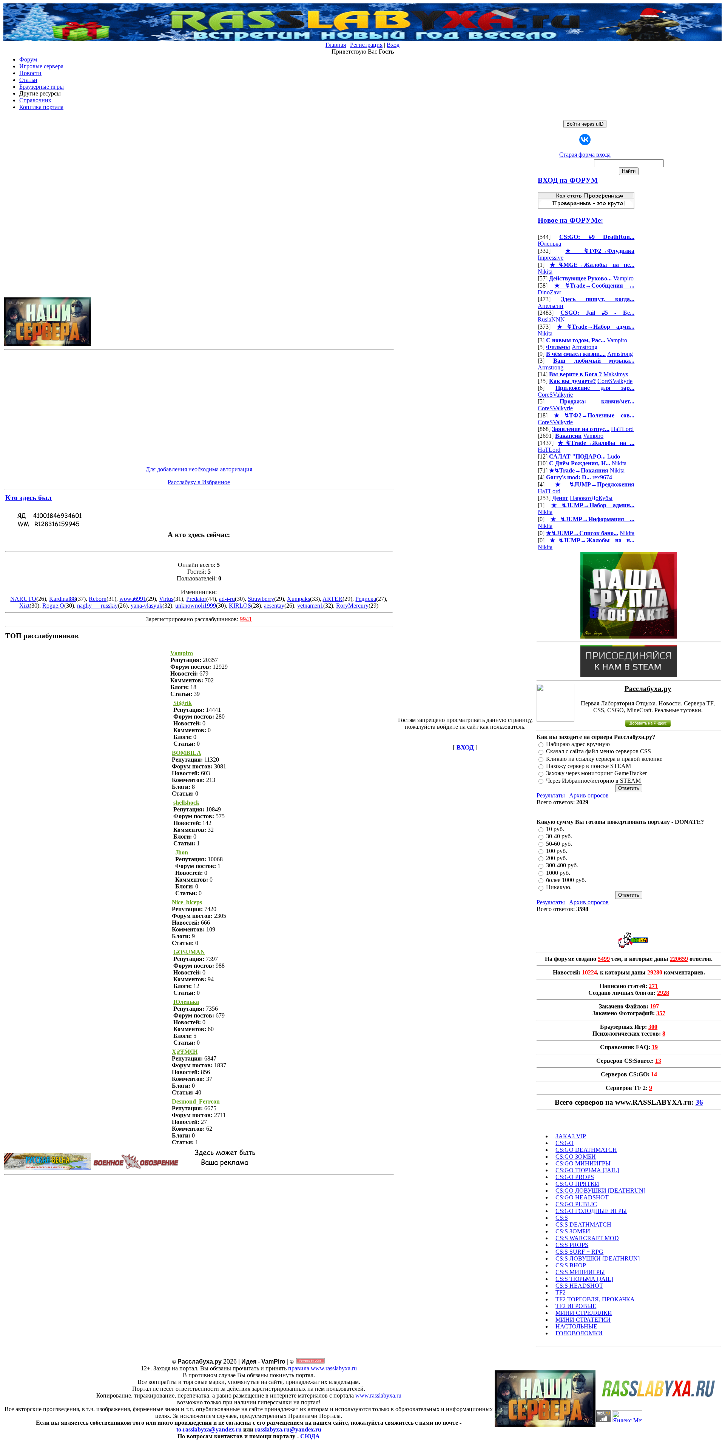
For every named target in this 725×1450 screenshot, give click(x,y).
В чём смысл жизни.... (576, 354)
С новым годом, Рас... (575, 340)
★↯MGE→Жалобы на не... (592, 265)
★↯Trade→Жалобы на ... (596, 443)
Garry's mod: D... (568, 477)
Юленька (549, 243)
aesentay (274, 605)
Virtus (166, 599)
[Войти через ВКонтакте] (585, 139)
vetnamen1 (310, 605)
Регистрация (366, 45)
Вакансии (568, 436)
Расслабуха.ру (648, 689)
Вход (393, 45)
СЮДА (310, 1436)
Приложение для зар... (594, 388)
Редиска (365, 599)
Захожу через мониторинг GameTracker (596, 773)
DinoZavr (549, 292)
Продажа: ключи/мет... (597, 401)
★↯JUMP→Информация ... (592, 519)
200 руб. (556, 858)
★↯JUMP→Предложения (595, 484)
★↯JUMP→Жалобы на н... (592, 540)
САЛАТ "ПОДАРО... (577, 456)
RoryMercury (352, 605)
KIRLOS (240, 605)
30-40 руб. (559, 836)
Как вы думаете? (572, 381)
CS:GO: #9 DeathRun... (596, 237)
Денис (560, 498)
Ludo (613, 456)
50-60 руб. (559, 843)
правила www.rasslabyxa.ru (322, 1368)
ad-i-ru (227, 599)
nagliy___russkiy (97, 605)
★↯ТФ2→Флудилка (599, 251)
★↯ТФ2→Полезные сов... (594, 415)
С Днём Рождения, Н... (579, 463)
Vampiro (623, 278)
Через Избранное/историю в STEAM (593, 780)
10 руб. (555, 829)
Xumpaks (298, 599)
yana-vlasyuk (146, 605)
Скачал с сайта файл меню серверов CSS (598, 751)
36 (699, 1102)
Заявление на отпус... (580, 429)
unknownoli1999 (195, 605)
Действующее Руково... (580, 278)
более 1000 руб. (566, 880)
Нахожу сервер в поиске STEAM (588, 766)
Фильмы (558, 347)
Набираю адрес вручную (578, 744)
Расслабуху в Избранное (199, 482)
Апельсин (550, 306)
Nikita (545, 271)
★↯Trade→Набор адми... (596, 326)
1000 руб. (558, 873)
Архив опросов (589, 795)
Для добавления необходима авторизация (199, 469)
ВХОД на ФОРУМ (568, 180)
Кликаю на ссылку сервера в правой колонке (604, 759)
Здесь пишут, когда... (598, 299)
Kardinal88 (62, 599)
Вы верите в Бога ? (575, 374)
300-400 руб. (562, 865)
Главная (335, 45)
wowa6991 (132, 599)
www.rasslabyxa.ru (378, 1395)
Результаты (551, 795)
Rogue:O (53, 605)
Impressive (550, 257)
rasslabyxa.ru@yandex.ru (288, 1429)
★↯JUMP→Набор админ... (593, 505)
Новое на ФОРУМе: (570, 220)
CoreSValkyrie (614, 381)
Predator (196, 599)
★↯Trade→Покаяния (578, 470)
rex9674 (602, 477)
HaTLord (622, 429)
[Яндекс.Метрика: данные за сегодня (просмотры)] (627, 1416)
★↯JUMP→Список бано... (582, 533)
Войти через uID (584, 124)
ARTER (332, 599)
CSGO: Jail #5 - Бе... (597, 312)
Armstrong (584, 347)
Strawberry (261, 599)
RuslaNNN (551, 319)
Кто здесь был (28, 498)
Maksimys (615, 374)
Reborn (97, 599)
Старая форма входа (585, 154)
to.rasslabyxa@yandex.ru (209, 1429)
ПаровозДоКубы (591, 498)
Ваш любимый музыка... (594, 360)
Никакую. (559, 887)
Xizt (24, 605)
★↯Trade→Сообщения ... (594, 285)
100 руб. (556, 851)
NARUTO (23, 599)
